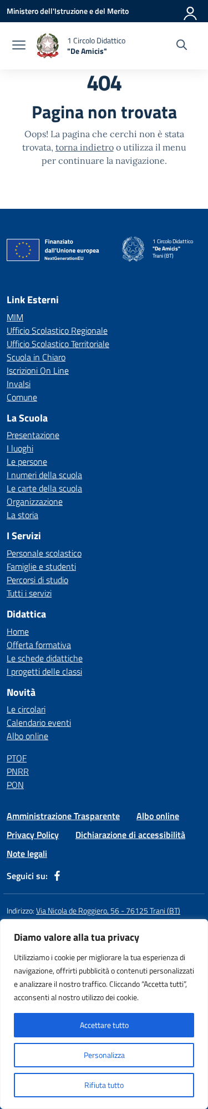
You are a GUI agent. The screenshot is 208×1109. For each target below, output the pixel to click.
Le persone (27, 461)
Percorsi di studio (37, 579)
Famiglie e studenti (41, 566)
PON (15, 784)
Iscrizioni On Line (38, 370)
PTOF (17, 758)
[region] (104, 1014)
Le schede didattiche (45, 658)
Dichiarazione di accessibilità (130, 834)
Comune (22, 397)
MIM (15, 317)
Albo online (27, 735)
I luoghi (20, 448)
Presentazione (33, 434)
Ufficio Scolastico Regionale (57, 330)
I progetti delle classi (44, 671)
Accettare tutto (104, 1025)
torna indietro (84, 147)
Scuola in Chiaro (36, 357)
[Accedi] (190, 11)
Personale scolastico (44, 553)
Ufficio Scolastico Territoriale (58, 343)
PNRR (18, 771)
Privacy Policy (33, 834)
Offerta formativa (39, 644)
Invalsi (19, 383)
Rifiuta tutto (104, 1085)
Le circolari (26, 709)
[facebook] (57, 876)
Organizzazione (35, 501)
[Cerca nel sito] (181, 46)
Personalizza (104, 1055)
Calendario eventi (39, 722)
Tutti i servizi (29, 593)
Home (18, 631)
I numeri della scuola (44, 474)
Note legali (27, 853)
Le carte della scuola (44, 488)
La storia (22, 514)
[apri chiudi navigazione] (19, 46)
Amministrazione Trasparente (63, 815)
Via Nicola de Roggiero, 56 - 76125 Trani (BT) (108, 910)
